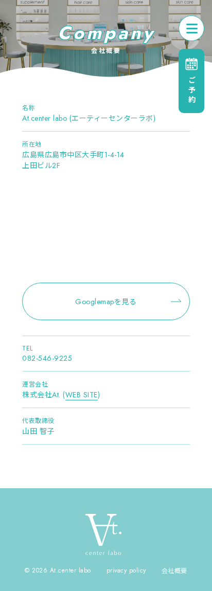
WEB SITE (81, 395)
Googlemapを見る (105, 302)
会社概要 (174, 571)
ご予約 (191, 90)
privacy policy (126, 570)
